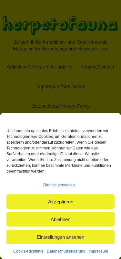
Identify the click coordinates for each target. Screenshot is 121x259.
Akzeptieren (60, 201)
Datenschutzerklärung (66, 251)
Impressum (98, 251)
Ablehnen (60, 219)
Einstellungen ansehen (60, 237)
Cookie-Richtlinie (28, 251)
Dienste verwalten (59, 185)
